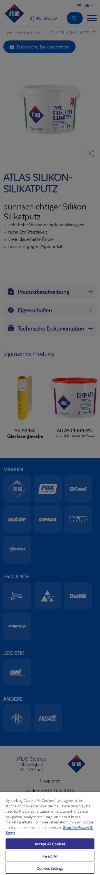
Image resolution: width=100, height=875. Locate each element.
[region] (50, 833)
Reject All (50, 856)
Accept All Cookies (50, 844)
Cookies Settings (49, 868)
